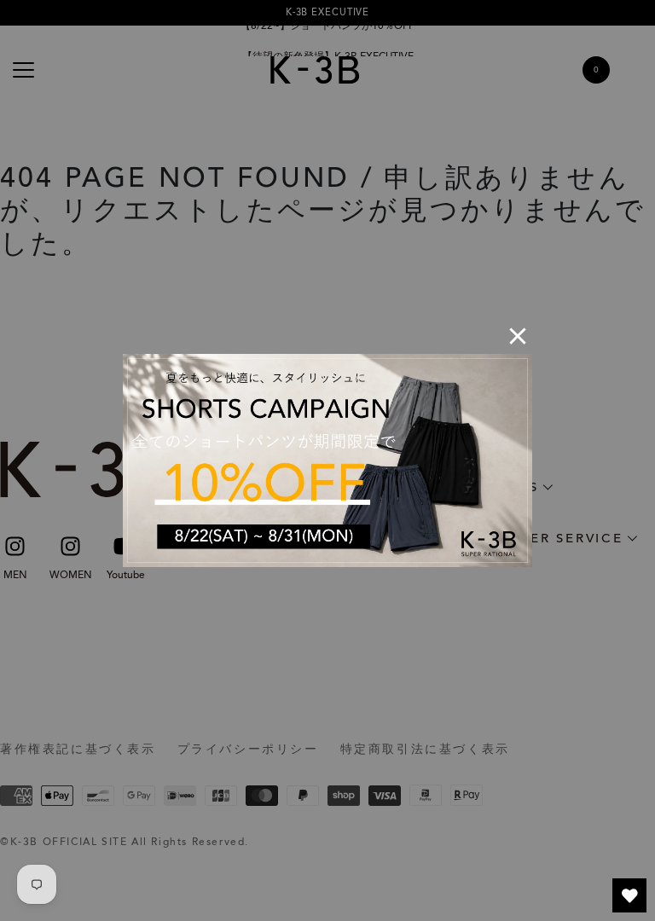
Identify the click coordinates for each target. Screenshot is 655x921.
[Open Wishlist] (629, 895)
